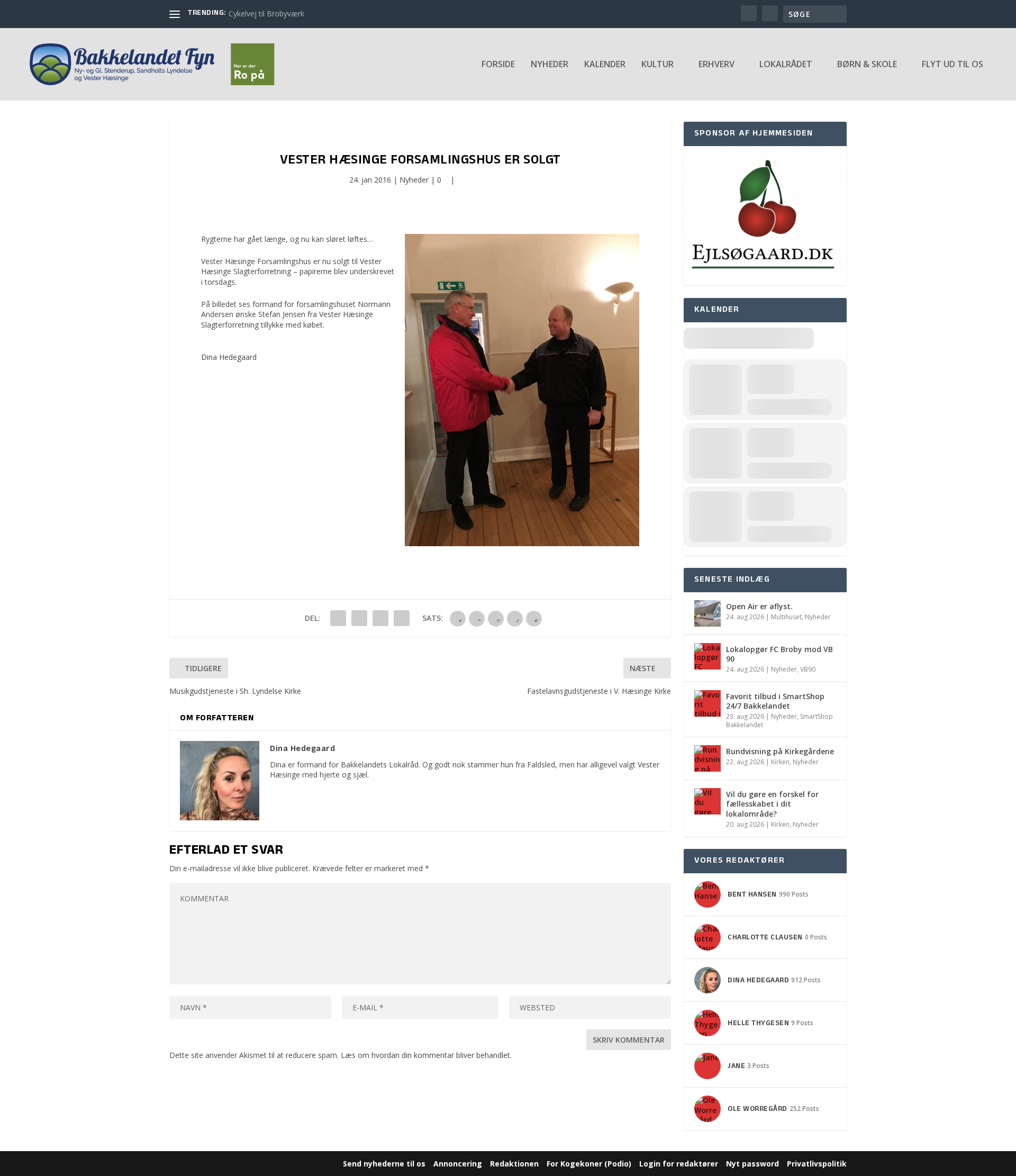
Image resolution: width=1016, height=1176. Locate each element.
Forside (498, 65)
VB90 (807, 669)
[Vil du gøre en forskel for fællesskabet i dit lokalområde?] (707, 801)
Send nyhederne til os (384, 1164)
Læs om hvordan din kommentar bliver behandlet (425, 1055)
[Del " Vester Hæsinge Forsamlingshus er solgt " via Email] (380, 618)
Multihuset (786, 616)
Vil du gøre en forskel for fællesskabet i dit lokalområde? (772, 803)
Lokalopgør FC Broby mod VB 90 (779, 654)
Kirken (780, 761)
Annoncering (457, 1164)
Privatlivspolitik (817, 1164)
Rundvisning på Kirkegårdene (780, 751)
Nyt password (752, 1164)
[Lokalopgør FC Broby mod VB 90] (707, 656)
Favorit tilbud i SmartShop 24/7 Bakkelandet (775, 701)
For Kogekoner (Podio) (589, 1164)
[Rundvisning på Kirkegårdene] (707, 758)
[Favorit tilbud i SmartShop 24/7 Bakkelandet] (707, 703)
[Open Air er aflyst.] (707, 613)
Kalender (604, 65)
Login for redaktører (678, 1164)
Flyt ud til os (952, 65)
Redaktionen (514, 1164)
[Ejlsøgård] (763, 280)
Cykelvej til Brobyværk (266, 13)
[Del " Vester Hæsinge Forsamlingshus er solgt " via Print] (401, 618)
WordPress (317, 1164)
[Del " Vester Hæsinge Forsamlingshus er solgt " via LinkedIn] (359, 618)
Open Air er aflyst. (759, 606)
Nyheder (549, 65)
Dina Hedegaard (229, 357)
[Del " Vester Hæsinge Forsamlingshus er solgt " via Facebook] (338, 618)
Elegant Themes (234, 1164)
